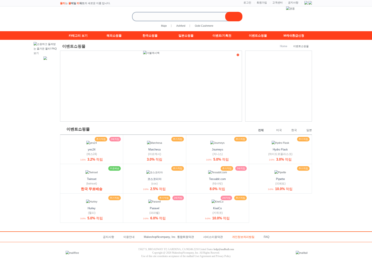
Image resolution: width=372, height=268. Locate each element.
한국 (294, 130)
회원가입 (262, 2)
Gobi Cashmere (204, 26)
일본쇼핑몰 (186, 35)
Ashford (180, 26)
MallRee (81, 18)
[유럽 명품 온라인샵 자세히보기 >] (290, 8)
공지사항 (293, 2)
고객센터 (277, 2)
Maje (164, 26)
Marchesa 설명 (131, 139)
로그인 (247, 2)
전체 (261, 130)
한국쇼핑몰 (150, 35)
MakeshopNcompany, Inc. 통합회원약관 (169, 237)
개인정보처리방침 (243, 237)
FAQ (266, 237)
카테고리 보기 (78, 35)
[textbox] (182, 16)
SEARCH (233, 16)
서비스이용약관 (213, 237)
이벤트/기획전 (221, 35)
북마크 (64, 139)
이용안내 (129, 237)
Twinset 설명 (68, 168)
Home (283, 46)
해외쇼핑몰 (114, 35)
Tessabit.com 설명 (194, 168)
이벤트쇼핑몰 (258, 35)
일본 (309, 130)
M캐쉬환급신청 (294, 35)
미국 (279, 130)
